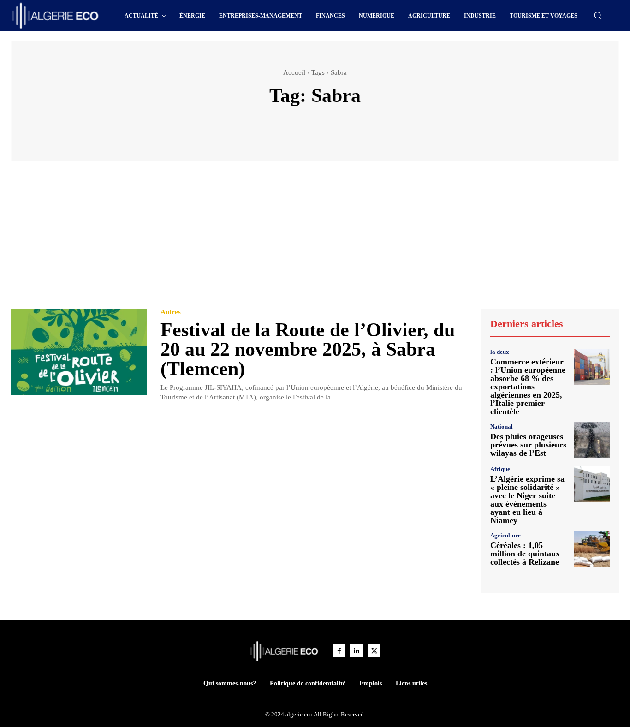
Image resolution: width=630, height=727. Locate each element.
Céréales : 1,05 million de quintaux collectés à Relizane (525, 553)
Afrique (500, 469)
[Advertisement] (315, 239)
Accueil (294, 72)
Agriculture (505, 535)
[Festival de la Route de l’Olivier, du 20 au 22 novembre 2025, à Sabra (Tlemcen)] (79, 352)
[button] (598, 15)
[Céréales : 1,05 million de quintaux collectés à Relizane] (592, 549)
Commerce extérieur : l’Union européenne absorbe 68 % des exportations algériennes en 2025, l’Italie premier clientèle (527, 386)
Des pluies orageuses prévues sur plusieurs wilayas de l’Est (528, 445)
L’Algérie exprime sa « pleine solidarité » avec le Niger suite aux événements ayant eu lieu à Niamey (527, 499)
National (501, 426)
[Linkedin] (356, 650)
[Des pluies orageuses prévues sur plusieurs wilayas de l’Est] (592, 440)
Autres (170, 312)
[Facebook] (339, 650)
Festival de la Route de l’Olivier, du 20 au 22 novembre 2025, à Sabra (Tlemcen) (307, 349)
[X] (374, 650)
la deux (499, 352)
